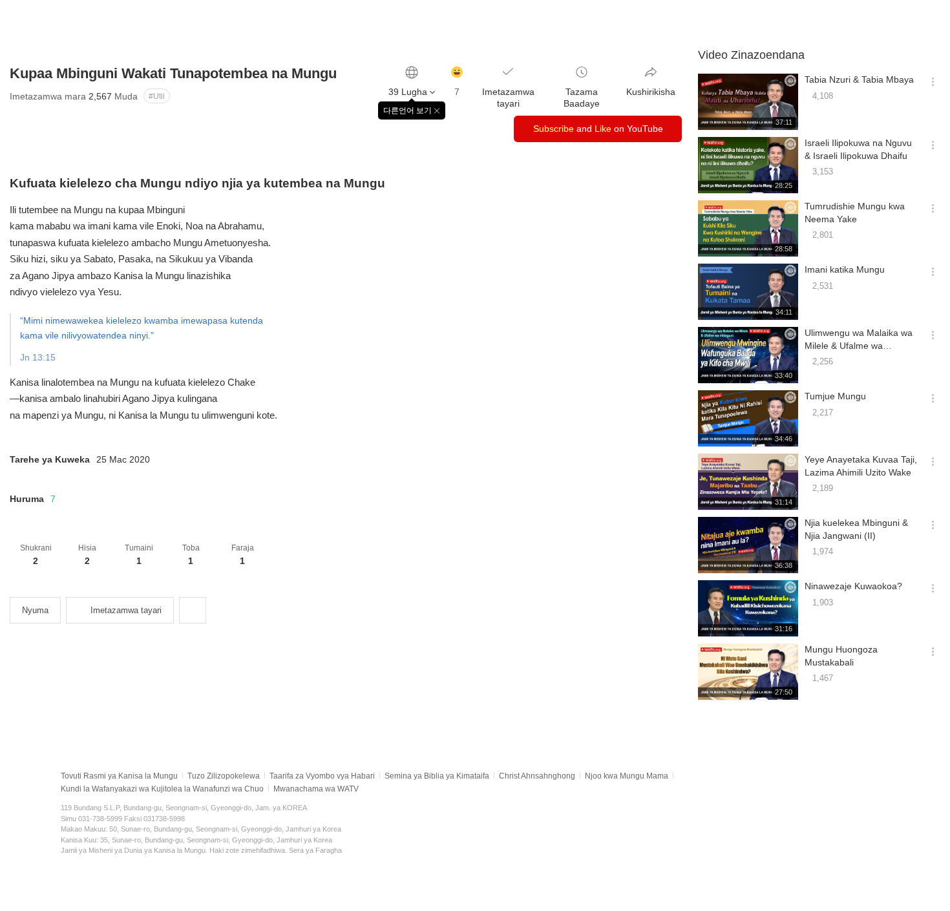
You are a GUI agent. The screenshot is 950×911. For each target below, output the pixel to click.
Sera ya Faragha (315, 850)
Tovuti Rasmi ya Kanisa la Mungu (119, 775)
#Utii (157, 96)
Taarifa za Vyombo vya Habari (322, 775)
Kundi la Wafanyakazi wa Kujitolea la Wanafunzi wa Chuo (162, 788)
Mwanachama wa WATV (316, 788)
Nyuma (35, 610)
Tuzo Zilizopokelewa (223, 775)
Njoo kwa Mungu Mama (626, 775)
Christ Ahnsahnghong (537, 775)
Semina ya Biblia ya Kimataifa (437, 775)
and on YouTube (598, 128)
